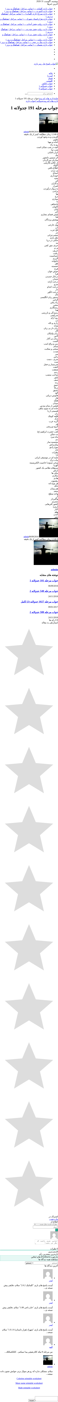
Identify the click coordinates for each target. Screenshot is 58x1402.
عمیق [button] (55, 390)
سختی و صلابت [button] (51, 349)
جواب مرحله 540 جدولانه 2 (44, 591)
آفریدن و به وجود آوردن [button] (47, 137)
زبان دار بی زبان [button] (51, 328)
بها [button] (57, 194)
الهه (51, 1347)
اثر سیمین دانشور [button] (50, 157)
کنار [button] (56, 509)
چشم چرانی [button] (52, 235)
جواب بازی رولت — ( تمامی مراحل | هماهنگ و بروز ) (29, 40)
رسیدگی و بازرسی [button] (50, 313)
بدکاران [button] (54, 183)
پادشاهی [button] (54, 204)
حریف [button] (55, 250)
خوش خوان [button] (53, 271)
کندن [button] (56, 514)
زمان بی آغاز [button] (52, 338)
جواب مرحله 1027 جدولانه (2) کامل (39, 601)
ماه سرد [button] (54, 437)
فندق (50, 78)
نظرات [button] (55, 452)
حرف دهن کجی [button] (51, 245)
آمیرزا (50, 76)
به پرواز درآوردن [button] (50, 188)
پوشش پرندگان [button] (51, 219)
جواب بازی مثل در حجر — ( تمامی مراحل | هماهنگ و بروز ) (26, 42)
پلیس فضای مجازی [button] (49, 214)
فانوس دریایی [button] (52, 395)
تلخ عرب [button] (54, 230)
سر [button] (56, 354)
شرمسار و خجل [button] (51, 364)
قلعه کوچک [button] (53, 416)
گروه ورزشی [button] (52, 426)
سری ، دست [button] (52, 359)
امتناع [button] (55, 173)
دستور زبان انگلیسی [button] (49, 297)
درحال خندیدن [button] (51, 276)
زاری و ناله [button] (53, 323)
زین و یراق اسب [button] (51, 344)
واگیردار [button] (54, 499)
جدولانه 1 (39, 101)
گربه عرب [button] (53, 421)
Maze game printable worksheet (29, 1383)
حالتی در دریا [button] (52, 240)
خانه (51, 73)
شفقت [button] (55, 369)
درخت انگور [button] (52, 292)
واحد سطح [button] (53, 494)
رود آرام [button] (54, 318)
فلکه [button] (56, 400)
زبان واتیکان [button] (52, 333)
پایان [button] (56, 209)
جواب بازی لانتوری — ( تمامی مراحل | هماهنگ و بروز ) (28, 11)
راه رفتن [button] (54, 302)
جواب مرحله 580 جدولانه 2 (44, 612)
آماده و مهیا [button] (53, 142)
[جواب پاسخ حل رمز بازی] (46, 64)
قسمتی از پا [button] (52, 411)
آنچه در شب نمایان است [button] (47, 147)
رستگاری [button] (54, 307)
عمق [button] (56, 385)
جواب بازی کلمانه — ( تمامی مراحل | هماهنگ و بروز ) (29, 8)
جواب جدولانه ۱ (46, 86)
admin (26, 132)
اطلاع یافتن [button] (53, 168)
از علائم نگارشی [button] (51, 163)
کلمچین (49, 81)
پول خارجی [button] (53, 225)
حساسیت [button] (54, 256)
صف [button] (56, 380)
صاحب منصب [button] (51, 375)
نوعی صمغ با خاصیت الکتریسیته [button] (44, 463)
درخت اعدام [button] (52, 287)
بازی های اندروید (46, 98)
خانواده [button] (55, 261)
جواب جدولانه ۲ (46, 89)
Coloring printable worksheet (29, 1378)
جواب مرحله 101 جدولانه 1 (44, 580)
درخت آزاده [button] (53, 282)
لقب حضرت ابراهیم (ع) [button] (47, 431)
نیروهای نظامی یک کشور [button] (47, 468)
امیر (51, 1280)
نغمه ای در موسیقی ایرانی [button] (46, 457)
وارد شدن (53, 1219)
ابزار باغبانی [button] (53, 152)
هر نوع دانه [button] (53, 483)
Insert (31, 1401)
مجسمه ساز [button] (52, 442)
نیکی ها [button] (55, 473)
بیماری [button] (55, 199)
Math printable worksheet (29, 1388)
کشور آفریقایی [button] (51, 504)
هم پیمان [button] (54, 488)
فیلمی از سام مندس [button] (49, 406)
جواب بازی (30, 101)
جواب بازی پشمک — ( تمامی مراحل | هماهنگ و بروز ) (29, 45)
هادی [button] (56, 478)
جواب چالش (47, 83)
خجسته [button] (55, 266)
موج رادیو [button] (54, 447)
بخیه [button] (56, 178)
